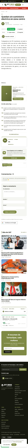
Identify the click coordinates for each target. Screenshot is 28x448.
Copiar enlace (12, 32)
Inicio (2, 11)
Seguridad (3, 409)
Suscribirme (7, 351)
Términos (11, 434)
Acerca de (3, 422)
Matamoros (17, 388)
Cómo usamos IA (5, 428)
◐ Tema (3, 437)
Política (2, 411)
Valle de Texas (18, 392)
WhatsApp (12, 29)
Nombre (5, 199)
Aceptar (14, 444)
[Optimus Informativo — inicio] (9, 5)
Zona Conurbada (18, 398)
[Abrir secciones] (2, 5)
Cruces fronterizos (19, 404)
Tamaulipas (17, 386)
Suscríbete (18, 4)
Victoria (16, 394)
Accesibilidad (16, 434)
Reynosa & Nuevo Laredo (20, 390)
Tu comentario (6, 189)
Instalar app (14, 158)
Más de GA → (11, 144)
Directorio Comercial (19, 415)
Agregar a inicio (8, 378)
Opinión (16, 400)
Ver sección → (24, 232)
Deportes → (23, 308)
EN (25, 1)
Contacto (3, 424)
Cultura (3, 417)
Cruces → (23, 317)
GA (8, 23)
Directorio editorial (5, 426)
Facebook (20, 29)
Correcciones (22, 434)
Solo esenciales (6, 444)
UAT (16, 396)
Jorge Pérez (17, 413)
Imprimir (21, 32)
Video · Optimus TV (19, 409)
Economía (3, 413)
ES (23, 1)
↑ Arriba (9, 437)
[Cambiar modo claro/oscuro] (23, 5)
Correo (5, 205)
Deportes (17, 402)
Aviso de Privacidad (5, 434)
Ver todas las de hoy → (14, 134)
